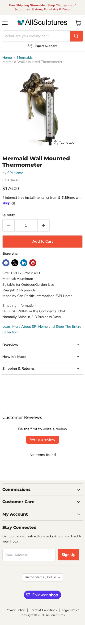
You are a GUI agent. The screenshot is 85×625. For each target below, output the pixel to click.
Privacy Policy (15, 610)
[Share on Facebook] (5, 262)
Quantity (8, 215)
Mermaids (25, 58)
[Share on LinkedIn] (23, 262)
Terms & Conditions (43, 610)
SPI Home (15, 172)
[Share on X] (14, 262)
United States (40, 577)
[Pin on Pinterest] (32, 262)
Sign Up (69, 554)
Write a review (42, 439)
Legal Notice (70, 610)
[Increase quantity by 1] (44, 225)
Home (7, 58)
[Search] (76, 36)
